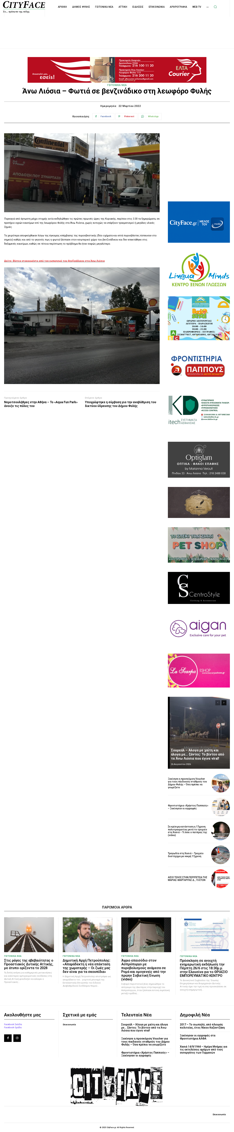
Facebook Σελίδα (13, 1024)
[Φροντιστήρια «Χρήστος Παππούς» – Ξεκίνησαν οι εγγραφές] (220, 807)
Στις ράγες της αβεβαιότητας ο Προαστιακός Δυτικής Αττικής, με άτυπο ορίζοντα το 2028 (28, 964)
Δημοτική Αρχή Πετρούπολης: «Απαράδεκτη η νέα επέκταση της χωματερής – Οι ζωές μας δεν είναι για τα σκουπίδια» (86, 966)
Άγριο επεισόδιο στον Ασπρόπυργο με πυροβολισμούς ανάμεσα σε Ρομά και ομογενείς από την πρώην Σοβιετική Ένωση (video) (143, 969)
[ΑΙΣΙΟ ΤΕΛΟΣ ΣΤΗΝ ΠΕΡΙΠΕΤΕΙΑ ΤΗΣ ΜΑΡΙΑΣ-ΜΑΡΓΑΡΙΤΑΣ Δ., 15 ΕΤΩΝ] (220, 878)
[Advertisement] (117, 28)
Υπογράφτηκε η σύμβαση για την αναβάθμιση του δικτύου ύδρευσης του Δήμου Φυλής (120, 404)
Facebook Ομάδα (13, 1027)
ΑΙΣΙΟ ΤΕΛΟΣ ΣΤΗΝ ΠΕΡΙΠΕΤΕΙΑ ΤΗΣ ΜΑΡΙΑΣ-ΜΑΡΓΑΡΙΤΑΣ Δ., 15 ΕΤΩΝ (187, 879)
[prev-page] (217, 702)
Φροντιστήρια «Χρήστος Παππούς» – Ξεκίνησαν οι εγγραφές (188, 807)
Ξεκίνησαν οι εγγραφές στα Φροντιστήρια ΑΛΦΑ (197, 1037)
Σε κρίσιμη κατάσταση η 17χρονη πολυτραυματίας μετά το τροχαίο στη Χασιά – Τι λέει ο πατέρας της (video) (187, 831)
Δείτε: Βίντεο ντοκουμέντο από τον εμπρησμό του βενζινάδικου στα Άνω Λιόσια (54, 260)
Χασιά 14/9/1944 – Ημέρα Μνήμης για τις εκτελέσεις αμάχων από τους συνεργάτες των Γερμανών (203, 1049)
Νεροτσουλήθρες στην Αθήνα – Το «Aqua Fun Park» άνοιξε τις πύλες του (41, 404)
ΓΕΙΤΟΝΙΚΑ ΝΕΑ (117, 85)
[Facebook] (8, 1038)
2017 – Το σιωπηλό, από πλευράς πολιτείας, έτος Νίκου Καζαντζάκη (202, 1026)
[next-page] (223, 702)
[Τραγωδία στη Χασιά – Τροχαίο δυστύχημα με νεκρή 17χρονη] (220, 855)
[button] (215, 7)
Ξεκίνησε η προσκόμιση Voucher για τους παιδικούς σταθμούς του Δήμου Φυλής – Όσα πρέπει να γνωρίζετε (187, 783)
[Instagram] (17, 1038)
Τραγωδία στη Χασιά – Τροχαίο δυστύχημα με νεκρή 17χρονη (186, 855)
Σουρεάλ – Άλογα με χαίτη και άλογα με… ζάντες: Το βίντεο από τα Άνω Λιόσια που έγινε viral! (197, 754)
